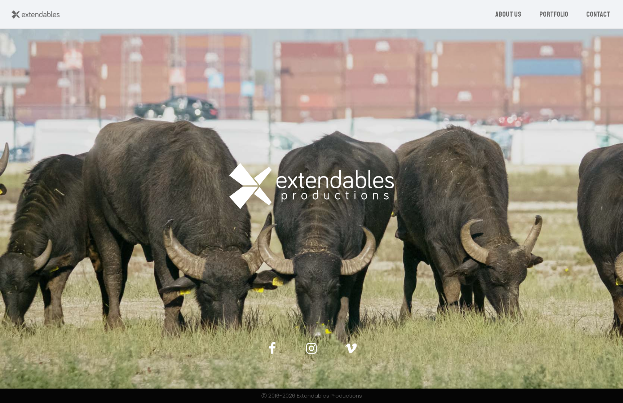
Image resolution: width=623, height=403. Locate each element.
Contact (598, 14)
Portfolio (553, 14)
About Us (508, 14)
